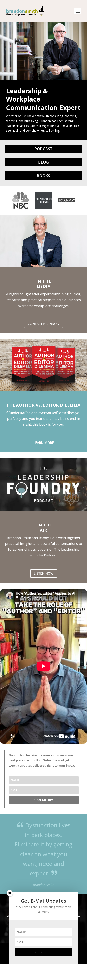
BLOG (43, 162)
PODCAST (43, 148)
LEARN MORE (43, 442)
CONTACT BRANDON (43, 324)
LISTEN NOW (43, 573)
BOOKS (43, 175)
